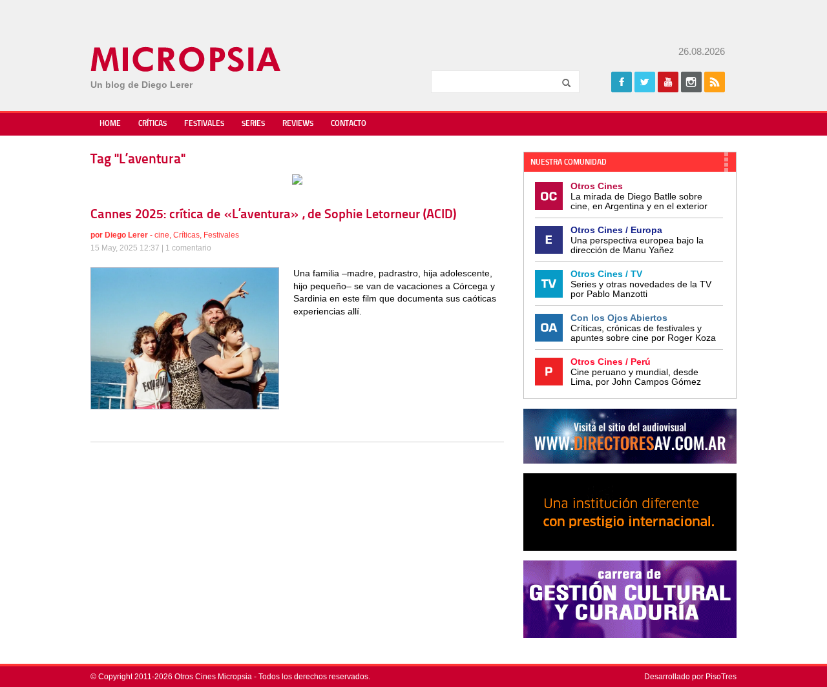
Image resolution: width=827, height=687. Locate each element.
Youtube (668, 82)
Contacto (348, 124)
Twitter (644, 82)
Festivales (204, 124)
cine (161, 235)
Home (110, 124)
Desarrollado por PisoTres (690, 676)
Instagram (691, 82)
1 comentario (188, 247)
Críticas (152, 124)
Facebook (621, 82)
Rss (714, 82)
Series (253, 124)
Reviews (297, 124)
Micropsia (186, 59)
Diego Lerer (126, 235)
